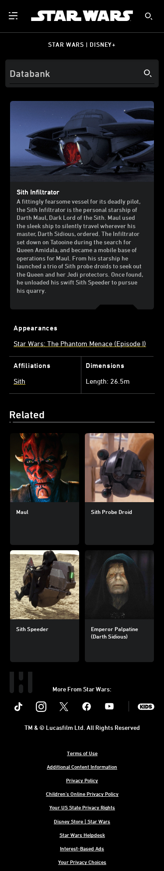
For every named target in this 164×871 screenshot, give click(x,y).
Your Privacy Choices (82, 862)
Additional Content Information (82, 766)
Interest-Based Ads (82, 848)
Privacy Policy (82, 780)
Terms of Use (82, 753)
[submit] (149, 16)
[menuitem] (14, 15)
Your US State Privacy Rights (82, 807)
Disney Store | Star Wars (82, 821)
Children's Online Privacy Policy (82, 794)
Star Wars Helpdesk (82, 835)
